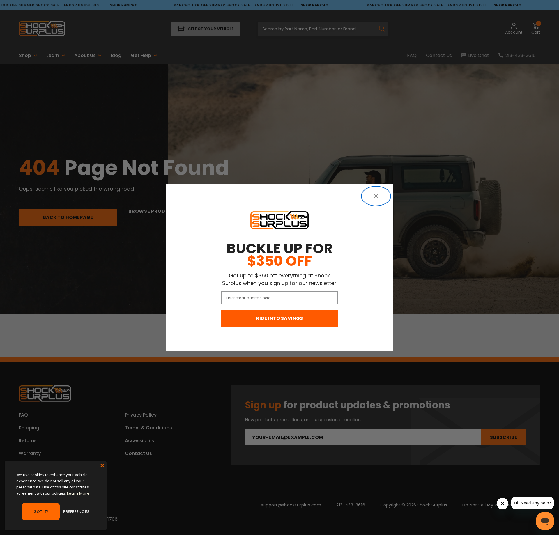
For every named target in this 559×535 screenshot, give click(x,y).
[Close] (102, 465)
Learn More (78, 493)
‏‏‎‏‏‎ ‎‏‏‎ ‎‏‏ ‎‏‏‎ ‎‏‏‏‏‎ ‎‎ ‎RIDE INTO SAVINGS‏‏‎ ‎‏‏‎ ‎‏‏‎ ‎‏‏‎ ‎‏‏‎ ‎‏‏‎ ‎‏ (280, 318)
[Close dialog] (376, 196)
